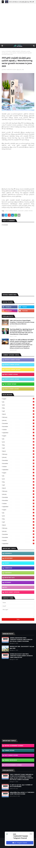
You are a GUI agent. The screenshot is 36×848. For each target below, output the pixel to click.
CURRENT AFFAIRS (9, 750)
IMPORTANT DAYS (9, 577)
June (18, 405)
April (18, 411)
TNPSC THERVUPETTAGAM (9, 69)
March (18, 414)
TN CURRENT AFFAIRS (10, 384)
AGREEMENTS (8, 553)
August (18, 399)
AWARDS (6, 563)
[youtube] (26, 310)
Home (3, 51)
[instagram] (10, 310)
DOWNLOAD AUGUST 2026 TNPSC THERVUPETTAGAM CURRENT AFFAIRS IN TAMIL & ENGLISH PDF (21, 655)
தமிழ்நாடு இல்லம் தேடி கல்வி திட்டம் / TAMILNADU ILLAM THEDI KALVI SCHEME (22, 793)
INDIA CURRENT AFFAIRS (11, 374)
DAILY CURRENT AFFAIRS (11, 211)
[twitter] (26, 306)
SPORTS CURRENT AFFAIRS (11, 379)
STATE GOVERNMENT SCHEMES (13, 765)
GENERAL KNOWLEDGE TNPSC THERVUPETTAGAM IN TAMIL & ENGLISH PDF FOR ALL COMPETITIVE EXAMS (21, 639)
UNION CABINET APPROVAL (12, 592)
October (18, 429)
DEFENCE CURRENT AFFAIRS (11, 364)
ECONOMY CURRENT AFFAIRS (13, 51)
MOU (5, 587)
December (18, 423)
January (18, 420)
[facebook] (10, 306)
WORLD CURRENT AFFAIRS (11, 389)
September (18, 432)
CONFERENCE (8, 573)
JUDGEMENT (7, 582)
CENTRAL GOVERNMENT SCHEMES (13, 745)
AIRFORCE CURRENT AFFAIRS (12, 360)
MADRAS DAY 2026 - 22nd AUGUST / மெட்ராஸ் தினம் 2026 (22, 647)
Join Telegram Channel (20, 843)
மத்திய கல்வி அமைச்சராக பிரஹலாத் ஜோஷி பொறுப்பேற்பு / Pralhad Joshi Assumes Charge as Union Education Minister (22, 322)
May (18, 408)
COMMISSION (8, 568)
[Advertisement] (18, 23)
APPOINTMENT (8, 558)
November (18, 426)
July (18, 402)
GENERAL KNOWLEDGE (10, 760)
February (18, 417)
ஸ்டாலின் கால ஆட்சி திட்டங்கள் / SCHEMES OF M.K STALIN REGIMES (21, 785)
